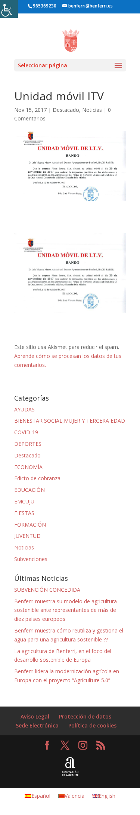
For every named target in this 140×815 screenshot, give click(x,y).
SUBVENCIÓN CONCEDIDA (47, 589)
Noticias (92, 109)
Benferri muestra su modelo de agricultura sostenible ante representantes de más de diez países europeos (65, 610)
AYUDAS (24, 409)
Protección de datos (85, 716)
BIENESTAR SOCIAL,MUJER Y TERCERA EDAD (69, 420)
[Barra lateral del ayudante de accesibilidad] (9, 9)
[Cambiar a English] (119, 8)
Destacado (66, 109)
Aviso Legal (35, 716)
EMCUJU (24, 501)
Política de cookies (92, 725)
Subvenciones (30, 559)
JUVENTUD (27, 535)
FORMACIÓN (30, 524)
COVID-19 (26, 432)
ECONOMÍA (28, 467)
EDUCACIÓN (29, 489)
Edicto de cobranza (37, 478)
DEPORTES (27, 443)
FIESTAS (24, 513)
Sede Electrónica (37, 725)
